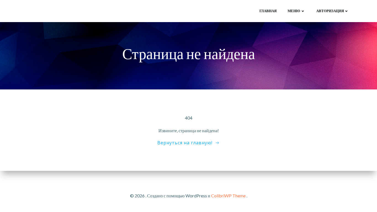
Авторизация (330, 11)
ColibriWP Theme (228, 195)
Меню (294, 11)
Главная (268, 11)
